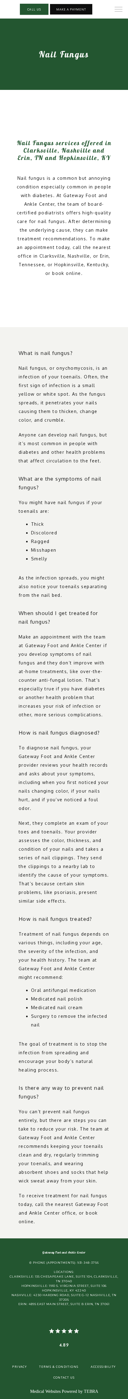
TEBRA (91, 1391)
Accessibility (103, 1366)
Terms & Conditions (58, 1366)
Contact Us (64, 1377)
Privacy (19, 1366)
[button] (118, 10)
